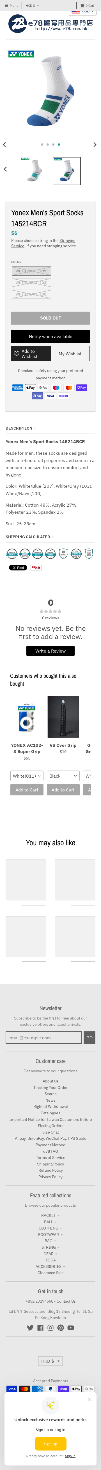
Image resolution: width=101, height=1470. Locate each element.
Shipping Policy (50, 1164)
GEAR (48, 1253)
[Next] (95, 144)
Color (16, 262)
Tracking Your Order (50, 1087)
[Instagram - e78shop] (50, 1327)
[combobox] (26, 776)
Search (51, 1093)
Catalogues (50, 1112)
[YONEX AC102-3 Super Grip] (26, 717)
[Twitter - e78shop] (30, 1327)
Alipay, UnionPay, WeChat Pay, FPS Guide (50, 1138)
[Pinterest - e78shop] (60, 1327)
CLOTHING (48, 1228)
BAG (48, 1240)
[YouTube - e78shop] (70, 1327)
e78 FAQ (50, 1151)
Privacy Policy (50, 1176)
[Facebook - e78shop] (40, 1327)
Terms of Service (50, 1157)
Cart (90, 5)
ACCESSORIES (48, 1266)
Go (89, 1037)
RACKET (48, 1215)
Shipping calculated (28, 536)
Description (19, 428)
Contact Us (66, 1301)
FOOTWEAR (48, 1234)
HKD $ (30, 5)
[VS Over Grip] (63, 717)
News (50, 1100)
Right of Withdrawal (50, 1106)
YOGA (50, 1260)
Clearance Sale (51, 1272)
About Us (51, 1081)
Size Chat (50, 1132)
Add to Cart (26, 790)
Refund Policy (50, 1170)
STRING (49, 1247)
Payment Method (50, 1144)
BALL (48, 1221)
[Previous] (6, 169)
